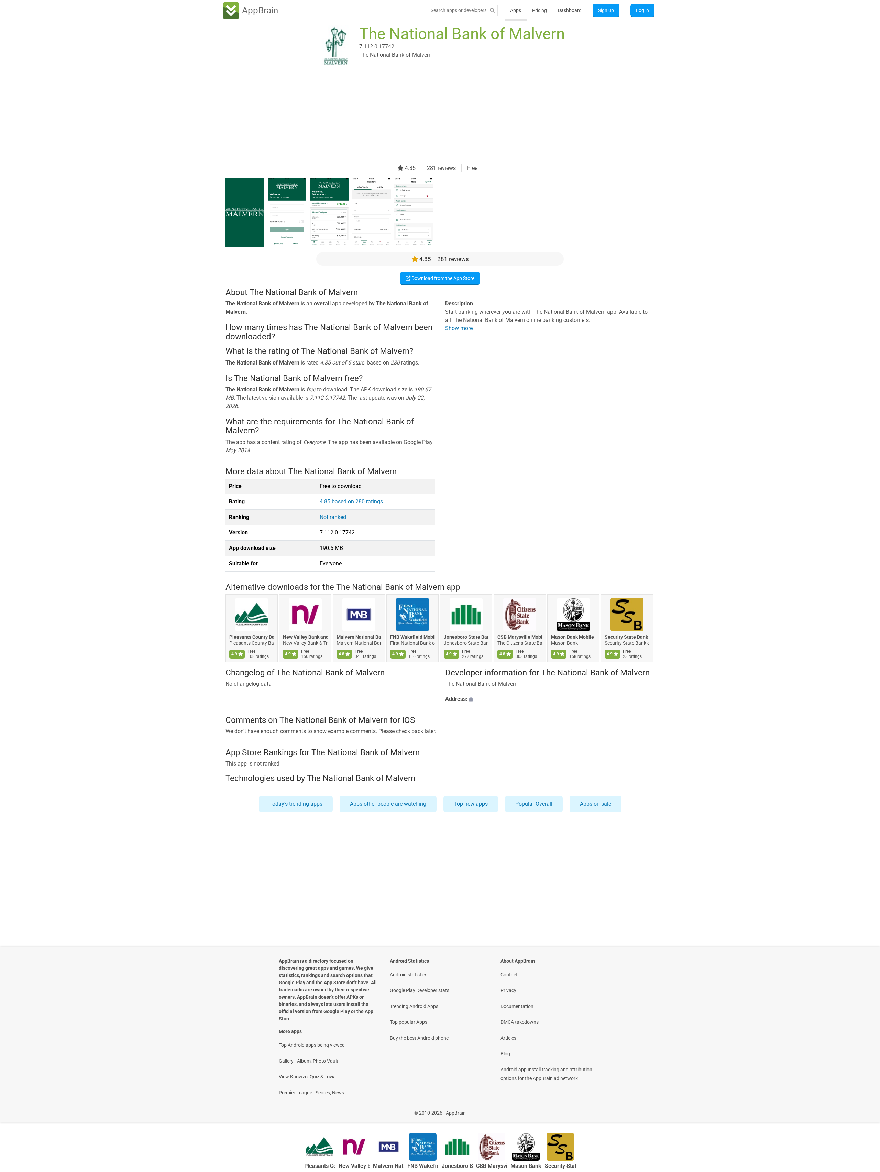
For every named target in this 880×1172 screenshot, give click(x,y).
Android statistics (408, 974)
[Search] (492, 10)
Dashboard (570, 10)
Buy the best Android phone (419, 1038)
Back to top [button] (863, 1109)
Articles (508, 1038)
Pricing (539, 10)
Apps (515, 10)
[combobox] (458, 10)
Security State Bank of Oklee (627, 637)
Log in (642, 10)
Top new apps (471, 804)
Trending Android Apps (414, 1006)
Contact (509, 974)
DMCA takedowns (519, 1022)
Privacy (508, 990)
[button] (549, 699)
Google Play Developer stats (419, 990)
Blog (505, 1053)
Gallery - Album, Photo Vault (308, 1061)
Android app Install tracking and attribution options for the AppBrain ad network (546, 1074)
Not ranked (333, 517)
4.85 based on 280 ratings (351, 501)
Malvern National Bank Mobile (359, 637)
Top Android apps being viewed (312, 1045)
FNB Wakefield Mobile (412, 637)
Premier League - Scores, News (311, 1092)
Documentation (517, 1006)
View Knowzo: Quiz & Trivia (307, 1076)
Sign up (606, 10)
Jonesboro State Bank (466, 637)
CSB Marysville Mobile (519, 637)
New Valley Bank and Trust (305, 637)
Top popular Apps (408, 1022)
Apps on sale (595, 804)
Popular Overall (533, 804)
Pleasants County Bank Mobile (251, 637)
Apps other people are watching (388, 804)
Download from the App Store (442, 278)
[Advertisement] (432, 116)
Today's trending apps (295, 804)
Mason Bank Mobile (572, 637)
